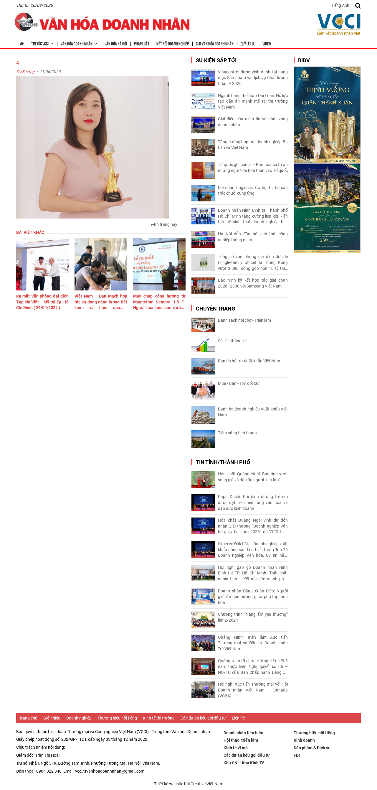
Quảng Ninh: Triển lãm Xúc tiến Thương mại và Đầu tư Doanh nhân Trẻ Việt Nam (253, 643)
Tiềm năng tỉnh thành (237, 433)
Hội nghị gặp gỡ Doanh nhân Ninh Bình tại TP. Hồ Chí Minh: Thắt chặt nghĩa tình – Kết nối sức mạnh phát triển (253, 573)
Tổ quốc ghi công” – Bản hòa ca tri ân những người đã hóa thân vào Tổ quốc (253, 167)
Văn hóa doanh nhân (76, 43)
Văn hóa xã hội (116, 43)
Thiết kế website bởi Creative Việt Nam (188, 783)
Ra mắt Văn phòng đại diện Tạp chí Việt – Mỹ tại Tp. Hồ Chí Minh (42, 302)
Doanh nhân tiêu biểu (243, 732)
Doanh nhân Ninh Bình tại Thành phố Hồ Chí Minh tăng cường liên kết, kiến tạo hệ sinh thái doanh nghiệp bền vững (253, 216)
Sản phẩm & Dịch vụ (312, 747)
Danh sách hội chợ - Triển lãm (244, 320)
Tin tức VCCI (40, 43)
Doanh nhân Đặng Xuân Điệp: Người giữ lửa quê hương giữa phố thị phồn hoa (253, 597)
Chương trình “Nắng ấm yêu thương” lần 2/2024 (253, 617)
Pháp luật (141, 43)
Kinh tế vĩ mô (236, 747)
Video (266, 43)
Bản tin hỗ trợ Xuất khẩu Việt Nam (249, 361)
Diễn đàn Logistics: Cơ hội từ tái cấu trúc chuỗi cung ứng (253, 190)
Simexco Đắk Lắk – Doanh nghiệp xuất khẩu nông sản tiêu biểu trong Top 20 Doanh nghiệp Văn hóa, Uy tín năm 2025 (253, 550)
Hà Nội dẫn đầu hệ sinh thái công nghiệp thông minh (253, 236)
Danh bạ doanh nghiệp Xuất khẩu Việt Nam (253, 412)
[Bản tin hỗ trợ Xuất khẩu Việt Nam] (203, 366)
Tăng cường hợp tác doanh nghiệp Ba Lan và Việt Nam (253, 144)
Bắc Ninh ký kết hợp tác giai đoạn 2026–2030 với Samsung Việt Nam (253, 283)
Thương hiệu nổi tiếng (117, 718)
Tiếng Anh (340, 5)
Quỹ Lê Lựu (248, 43)
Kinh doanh (304, 740)
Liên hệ (238, 718)
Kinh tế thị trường (159, 718)
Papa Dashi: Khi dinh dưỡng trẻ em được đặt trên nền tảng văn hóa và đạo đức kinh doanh (253, 502)
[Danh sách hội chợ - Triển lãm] (203, 325)
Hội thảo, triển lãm (241, 740)
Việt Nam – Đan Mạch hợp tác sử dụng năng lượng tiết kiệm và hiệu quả (101, 302)
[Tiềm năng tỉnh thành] (203, 439)
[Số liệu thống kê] (203, 345)
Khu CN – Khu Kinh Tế (244, 763)
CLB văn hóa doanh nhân (215, 43)
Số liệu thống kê (232, 341)
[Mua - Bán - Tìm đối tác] (203, 390)
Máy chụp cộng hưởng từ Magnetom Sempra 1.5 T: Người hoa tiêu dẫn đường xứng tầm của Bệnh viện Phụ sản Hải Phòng (159, 302)
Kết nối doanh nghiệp (172, 43)
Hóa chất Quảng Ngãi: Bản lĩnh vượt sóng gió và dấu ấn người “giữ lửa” (253, 477)
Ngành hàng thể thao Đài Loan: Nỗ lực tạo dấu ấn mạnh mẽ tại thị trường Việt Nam (253, 101)
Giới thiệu (51, 718)
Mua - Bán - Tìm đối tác (238, 383)
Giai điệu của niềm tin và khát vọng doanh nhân (253, 121)
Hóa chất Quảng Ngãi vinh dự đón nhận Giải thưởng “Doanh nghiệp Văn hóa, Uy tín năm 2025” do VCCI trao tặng (253, 526)
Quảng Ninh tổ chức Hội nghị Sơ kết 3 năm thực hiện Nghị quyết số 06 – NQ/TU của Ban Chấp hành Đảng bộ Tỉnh (253, 667)
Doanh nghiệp (79, 718)
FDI (297, 755)
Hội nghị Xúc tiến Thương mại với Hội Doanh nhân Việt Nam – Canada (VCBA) (253, 690)
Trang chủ (28, 718)
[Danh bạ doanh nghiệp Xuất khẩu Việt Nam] (203, 415)
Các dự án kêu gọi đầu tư (203, 718)
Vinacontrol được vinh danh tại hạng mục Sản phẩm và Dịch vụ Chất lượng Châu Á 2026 (253, 78)
